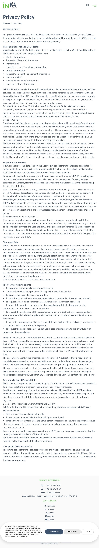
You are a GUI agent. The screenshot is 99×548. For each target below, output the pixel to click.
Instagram (51, 506)
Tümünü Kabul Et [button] (54, 532)
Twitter (50, 513)
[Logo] (10, 5)
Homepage (6, 23)
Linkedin (50, 516)
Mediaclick (54, 543)
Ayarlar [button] (87, 532)
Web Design (45, 543)
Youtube (50, 520)
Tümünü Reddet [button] (72, 532)
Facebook (51, 510)
